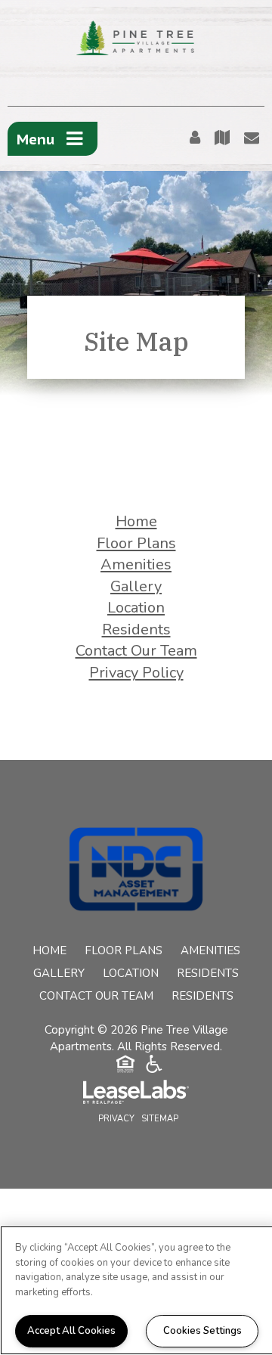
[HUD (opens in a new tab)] (125, 1066)
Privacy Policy (136, 672)
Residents (136, 629)
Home (136, 521)
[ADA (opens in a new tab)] (154, 1066)
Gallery (136, 586)
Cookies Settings (202, 1331)
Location (136, 607)
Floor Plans (136, 543)
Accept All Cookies (71, 1331)
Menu (36, 139)
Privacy (116, 1118)
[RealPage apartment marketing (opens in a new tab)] (136, 1094)
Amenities (136, 564)
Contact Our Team (136, 650)
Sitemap (159, 1118)
